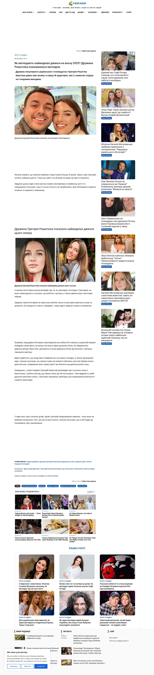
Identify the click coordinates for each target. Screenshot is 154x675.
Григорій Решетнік (29, 486)
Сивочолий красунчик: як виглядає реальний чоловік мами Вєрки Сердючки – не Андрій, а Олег (115, 622)
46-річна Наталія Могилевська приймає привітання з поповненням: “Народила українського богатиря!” (116, 148)
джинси (42, 486)
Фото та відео (21, 55)
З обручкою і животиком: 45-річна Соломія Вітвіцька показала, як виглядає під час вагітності (34, 586)
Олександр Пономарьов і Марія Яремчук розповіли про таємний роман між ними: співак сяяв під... (87, 650)
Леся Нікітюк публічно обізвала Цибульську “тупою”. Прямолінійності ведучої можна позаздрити (117, 259)
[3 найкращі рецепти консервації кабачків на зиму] (20, 637)
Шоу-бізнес (106, 83)
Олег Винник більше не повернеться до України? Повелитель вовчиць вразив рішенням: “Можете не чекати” (116, 185)
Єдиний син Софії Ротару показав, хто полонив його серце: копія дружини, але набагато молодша (114, 76)
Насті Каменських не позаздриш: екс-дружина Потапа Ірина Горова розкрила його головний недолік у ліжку (118, 222)
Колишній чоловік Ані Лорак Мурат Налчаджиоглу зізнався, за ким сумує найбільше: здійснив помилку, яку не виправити (117, 335)
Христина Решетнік (68, 486)
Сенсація (54, 476)
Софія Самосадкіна (89, 51)
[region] (27, 660)
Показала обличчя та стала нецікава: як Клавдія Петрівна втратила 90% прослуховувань (116, 586)
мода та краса (53, 486)
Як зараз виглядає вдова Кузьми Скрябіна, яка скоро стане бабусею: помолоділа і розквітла (75, 622)
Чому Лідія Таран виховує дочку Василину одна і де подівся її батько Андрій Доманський (117, 112)
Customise (13, 666)
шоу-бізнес (82, 486)
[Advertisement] (77, 32)
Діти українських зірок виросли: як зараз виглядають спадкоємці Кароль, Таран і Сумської (36, 622)
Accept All (41, 666)
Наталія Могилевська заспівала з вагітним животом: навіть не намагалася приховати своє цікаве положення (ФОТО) (117, 297)
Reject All (27, 666)
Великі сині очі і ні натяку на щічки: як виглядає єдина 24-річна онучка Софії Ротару (76, 586)
